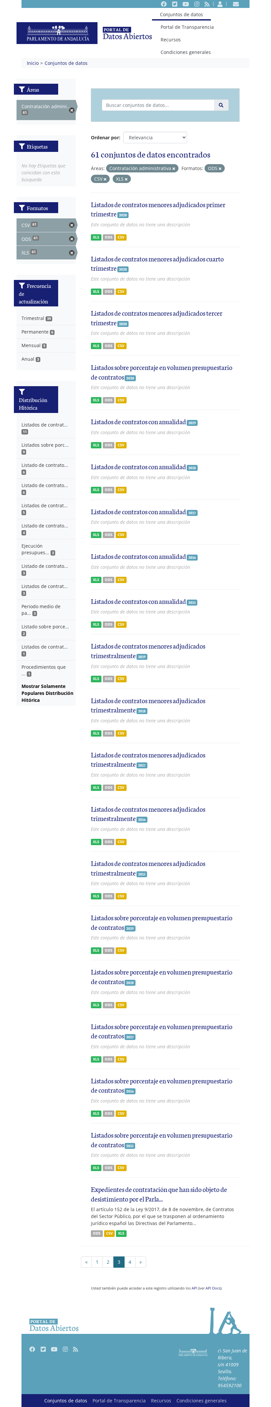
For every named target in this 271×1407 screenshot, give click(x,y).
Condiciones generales (186, 52)
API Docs (213, 1288)
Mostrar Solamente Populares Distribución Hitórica (47, 693)
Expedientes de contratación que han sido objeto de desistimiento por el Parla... (159, 1193)
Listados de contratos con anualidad (138, 421)
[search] (221, 105)
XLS (96, 237)
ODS (108, 237)
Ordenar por (105, 137)
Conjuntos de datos (181, 14)
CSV (121, 237)
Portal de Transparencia (187, 27)
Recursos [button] (171, 39)
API (194, 1288)
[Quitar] (174, 168)
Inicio (33, 63)
